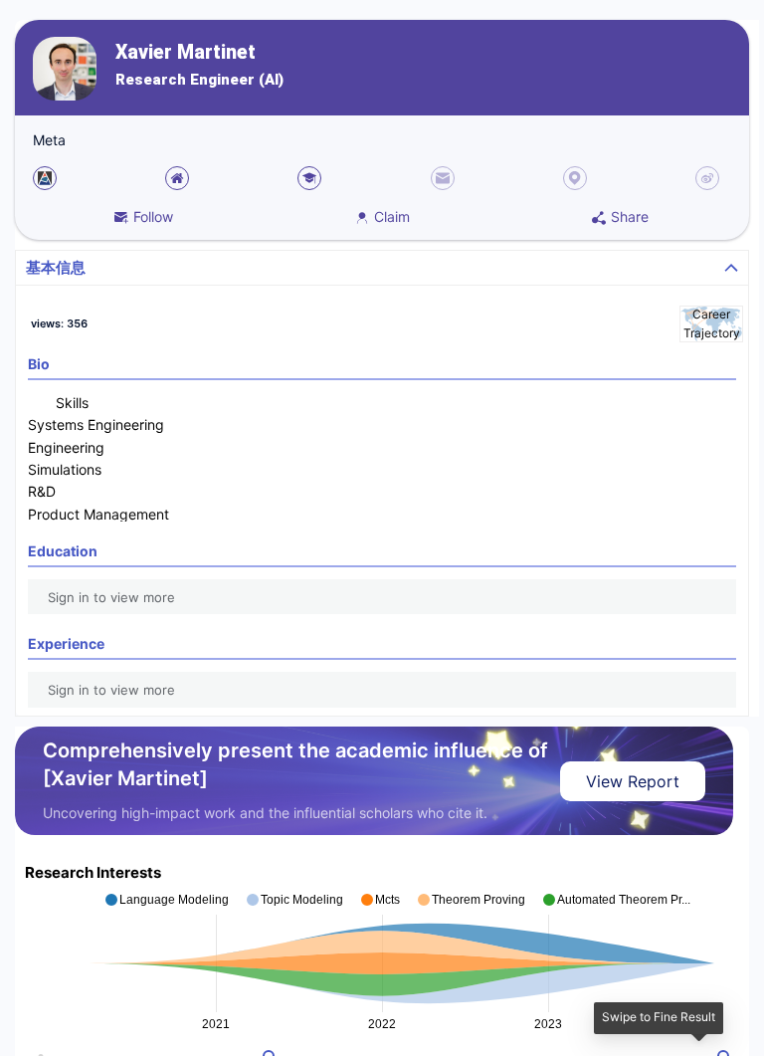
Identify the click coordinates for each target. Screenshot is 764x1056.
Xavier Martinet (185, 52)
